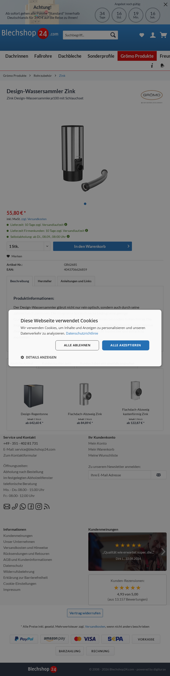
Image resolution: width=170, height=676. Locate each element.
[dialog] (84, 338)
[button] (38, 357)
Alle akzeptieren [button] (125, 345)
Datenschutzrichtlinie (82, 333)
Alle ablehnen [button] (77, 345)
